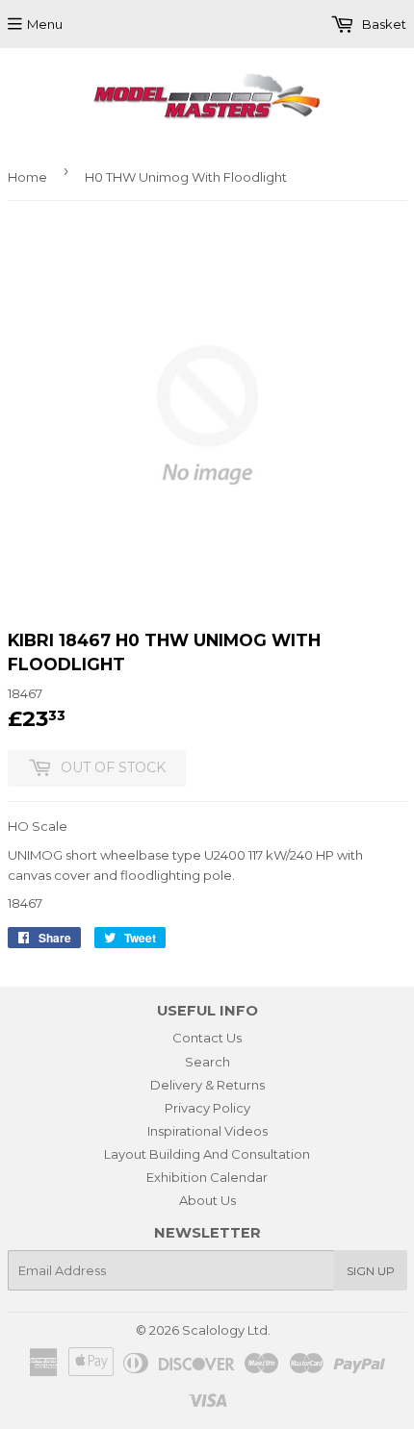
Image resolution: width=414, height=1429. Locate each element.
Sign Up (371, 1271)
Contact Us (207, 1037)
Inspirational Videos (207, 1131)
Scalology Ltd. (226, 1330)
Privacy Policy (207, 1108)
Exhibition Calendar (207, 1177)
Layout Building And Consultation (207, 1154)
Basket (382, 24)
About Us (207, 1200)
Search (207, 1061)
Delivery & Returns (207, 1084)
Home (27, 177)
